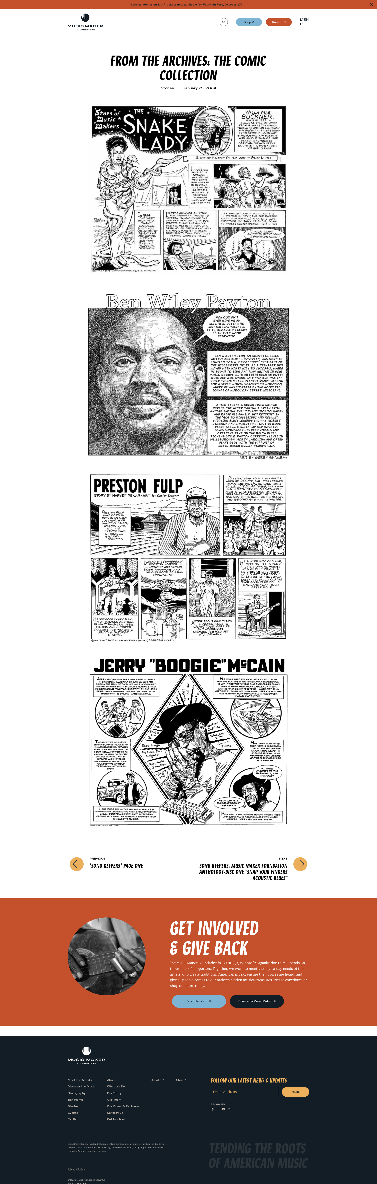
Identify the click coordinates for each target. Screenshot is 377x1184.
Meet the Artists (80, 1080)
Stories (73, 1106)
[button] (305, 22)
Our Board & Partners (123, 1106)
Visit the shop (197, 1001)
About (111, 1080)
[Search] (224, 22)
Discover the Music (81, 1086)
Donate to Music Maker (255, 1001)
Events (73, 1112)
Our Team (114, 1099)
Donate (277, 23)
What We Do (116, 1086)
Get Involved (116, 1119)
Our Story (114, 1093)
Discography (77, 1093)
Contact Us (115, 1112)
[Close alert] (371, 4)
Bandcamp (75, 1099)
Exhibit (73, 1119)
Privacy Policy (76, 1169)
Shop (248, 23)
